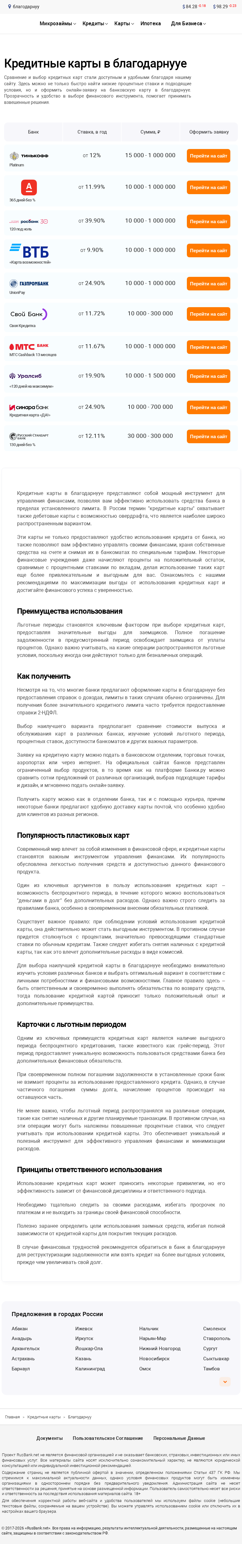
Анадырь (22, 1338)
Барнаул (21, 1369)
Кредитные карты (44, 1417)
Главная (12, 1417)
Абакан (20, 1329)
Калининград (90, 1369)
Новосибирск (154, 1359)
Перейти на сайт (208, 155)
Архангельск (26, 1348)
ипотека (151, 24)
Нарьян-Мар (152, 1338)
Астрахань (23, 1359)
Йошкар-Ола (89, 1348)
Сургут (210, 1348)
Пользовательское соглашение (108, 1438)
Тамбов (211, 1369)
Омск (145, 1369)
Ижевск (84, 1329)
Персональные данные (179, 1438)
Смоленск (214, 1329)
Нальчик (148, 1329)
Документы (50, 1438)
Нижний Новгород (160, 1348)
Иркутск (84, 1338)
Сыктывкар (216, 1359)
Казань (83, 1359)
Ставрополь (216, 1338)
